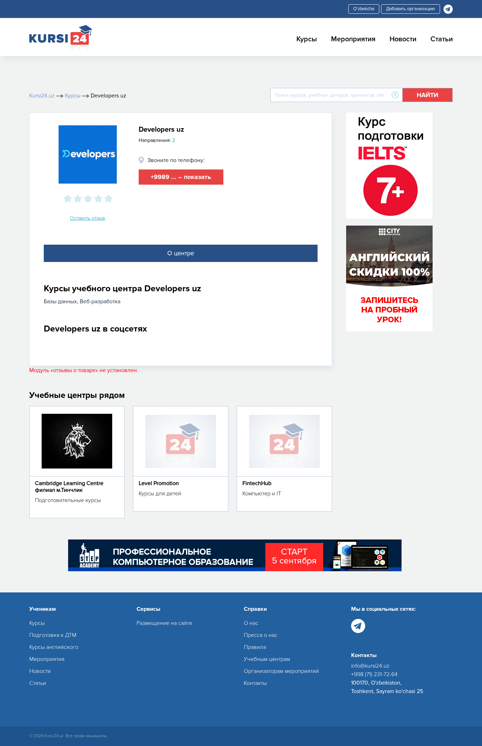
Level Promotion (159, 483)
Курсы (306, 39)
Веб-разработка (100, 301)
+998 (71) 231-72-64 (374, 674)
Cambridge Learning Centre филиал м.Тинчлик (69, 487)
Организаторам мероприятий (281, 671)
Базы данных (60, 301)
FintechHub (256, 483)
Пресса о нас (260, 635)
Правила (255, 647)
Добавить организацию (410, 9)
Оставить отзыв (87, 218)
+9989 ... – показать (181, 177)
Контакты (255, 683)
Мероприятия (353, 39)
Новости (403, 39)
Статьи (441, 39)
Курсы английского (53, 647)
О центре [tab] (180, 253)
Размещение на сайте (164, 623)
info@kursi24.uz (370, 665)
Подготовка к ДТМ (53, 635)
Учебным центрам (267, 659)
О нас (251, 623)
